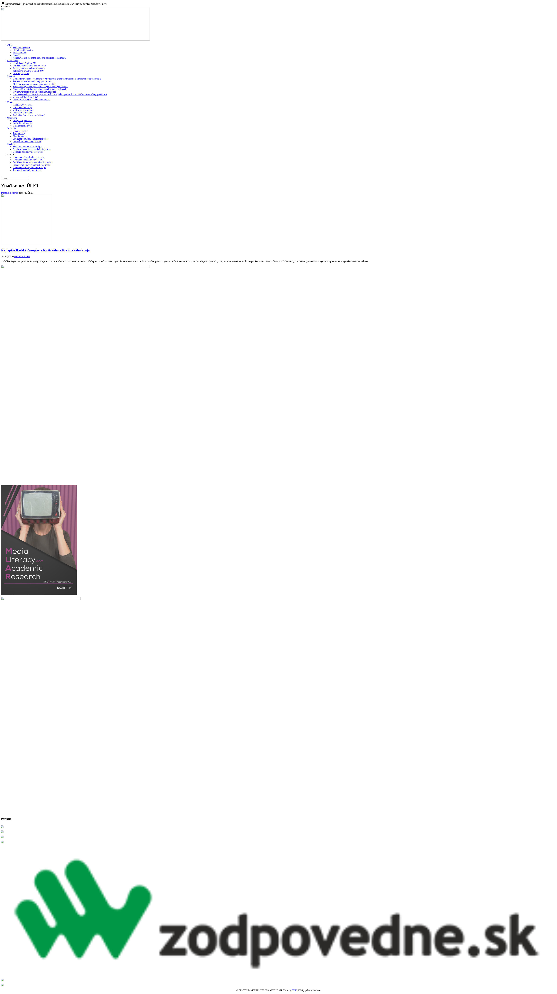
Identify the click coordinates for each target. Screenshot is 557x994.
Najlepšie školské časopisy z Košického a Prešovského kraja (45, 250)
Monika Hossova (22, 256)
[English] (9, 173)
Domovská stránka (9, 193)
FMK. (294, 990)
